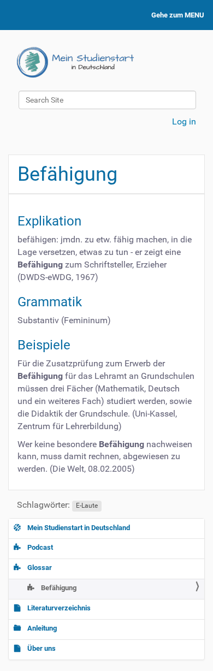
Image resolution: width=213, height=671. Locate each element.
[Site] (75, 62)
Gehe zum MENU (177, 15)
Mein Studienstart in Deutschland (78, 528)
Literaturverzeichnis (58, 608)
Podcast (39, 547)
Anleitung (41, 628)
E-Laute (87, 505)
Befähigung (57, 588)
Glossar (39, 567)
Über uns (41, 648)
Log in (184, 121)
